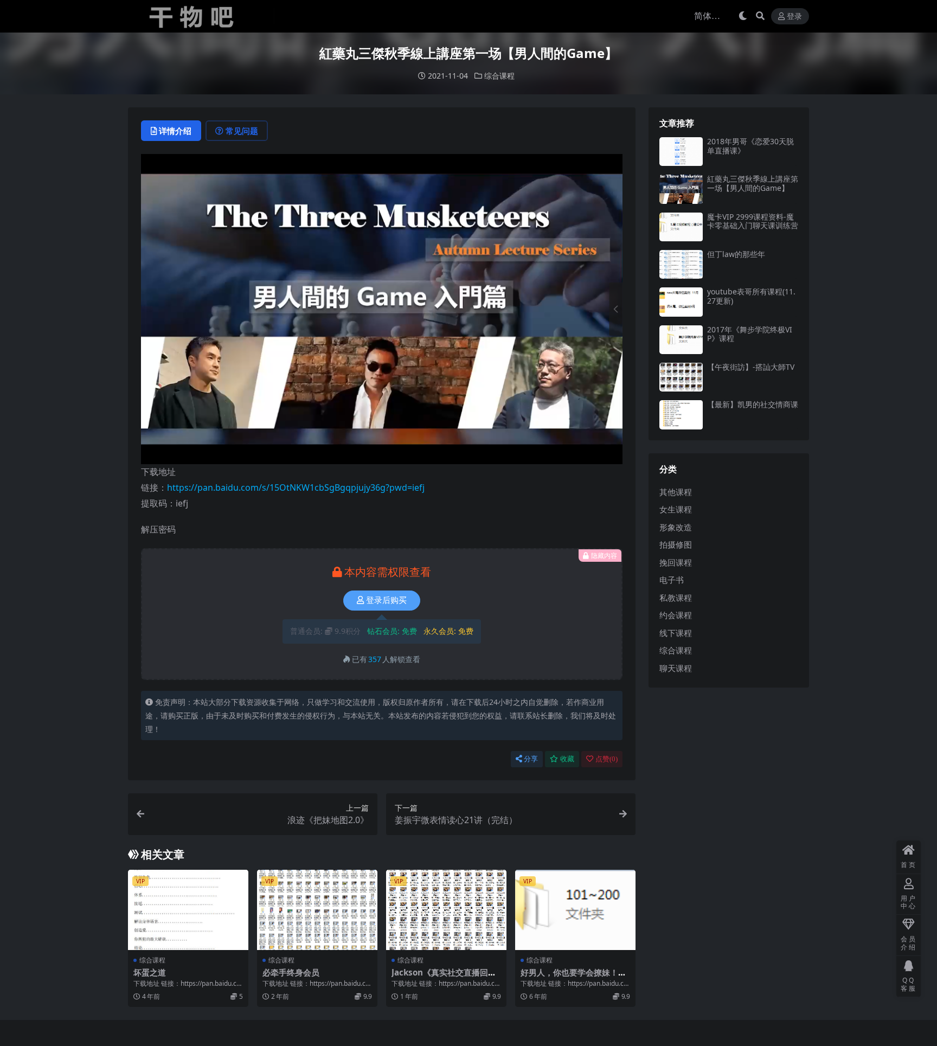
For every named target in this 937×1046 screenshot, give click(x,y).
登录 (794, 16)
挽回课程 (675, 562)
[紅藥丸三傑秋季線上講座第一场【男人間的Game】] (681, 189)
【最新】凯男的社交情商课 (752, 404)
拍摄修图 (675, 544)
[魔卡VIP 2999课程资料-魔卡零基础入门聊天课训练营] (681, 227)
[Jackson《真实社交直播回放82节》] (446, 910)
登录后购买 (386, 600)
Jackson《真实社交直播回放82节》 (446, 977)
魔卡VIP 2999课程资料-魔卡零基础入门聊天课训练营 (752, 221)
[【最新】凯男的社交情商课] (681, 414)
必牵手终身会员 (290, 972)
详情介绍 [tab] (175, 130)
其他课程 (675, 491)
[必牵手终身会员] (317, 910)
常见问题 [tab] (242, 130)
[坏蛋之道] (188, 910)
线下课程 (675, 632)
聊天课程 (675, 668)
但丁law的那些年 (736, 254)
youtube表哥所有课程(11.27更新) (751, 296)
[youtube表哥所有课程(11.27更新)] (681, 301)
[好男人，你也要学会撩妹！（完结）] (575, 910)
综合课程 (499, 75)
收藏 (567, 759)
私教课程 (675, 597)
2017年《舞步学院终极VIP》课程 (749, 334)
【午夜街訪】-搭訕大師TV (750, 367)
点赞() (606, 759)
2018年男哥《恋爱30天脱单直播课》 (750, 146)
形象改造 (675, 527)
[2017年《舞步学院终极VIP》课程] (681, 339)
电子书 (671, 579)
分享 (531, 759)
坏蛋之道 (149, 972)
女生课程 (675, 509)
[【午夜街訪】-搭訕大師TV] (681, 377)
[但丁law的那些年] (681, 264)
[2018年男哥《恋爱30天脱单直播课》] (681, 151)
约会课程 (675, 614)
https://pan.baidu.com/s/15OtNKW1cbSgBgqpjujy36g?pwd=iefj (296, 487)
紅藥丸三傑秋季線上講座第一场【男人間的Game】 (752, 183)
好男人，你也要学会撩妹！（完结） (569, 977)
